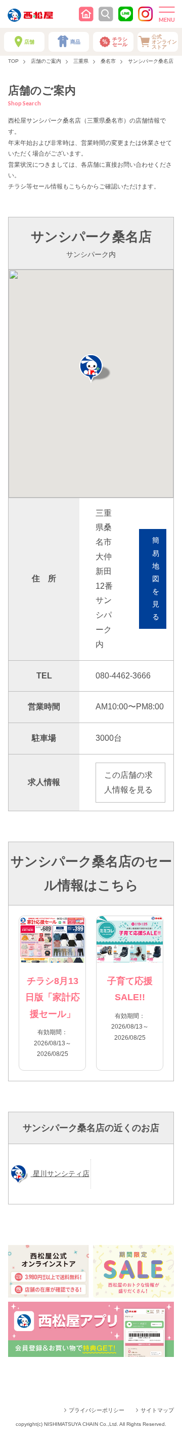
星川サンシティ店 (60, 1173)
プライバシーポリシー (96, 1410)
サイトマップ (157, 1410)
